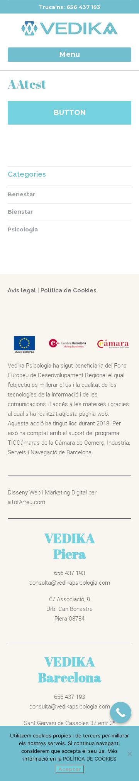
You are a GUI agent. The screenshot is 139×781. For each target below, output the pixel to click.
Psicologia (23, 229)
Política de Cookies (69, 290)
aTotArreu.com (26, 502)
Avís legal (22, 290)
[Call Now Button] (120, 712)
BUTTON (70, 112)
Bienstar (20, 211)
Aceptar (69, 769)
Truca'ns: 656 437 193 (69, 7)
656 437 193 (69, 573)
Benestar (21, 194)
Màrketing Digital (66, 492)
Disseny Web (25, 492)
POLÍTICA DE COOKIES (89, 759)
